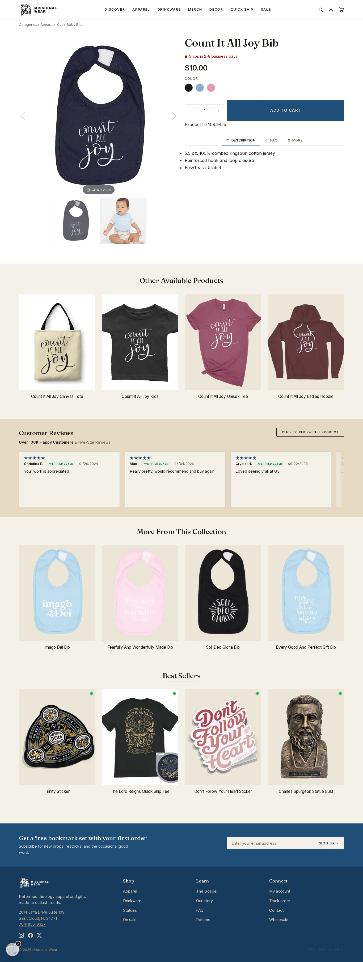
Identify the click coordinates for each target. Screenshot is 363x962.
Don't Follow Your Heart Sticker (223, 791)
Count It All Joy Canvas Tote (57, 396)
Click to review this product (310, 432)
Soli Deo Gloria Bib (223, 647)
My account (279, 891)
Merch (195, 9)
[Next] (174, 116)
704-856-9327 (32, 924)
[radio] (189, 88)
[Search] (320, 10)
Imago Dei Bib (57, 647)
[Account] (331, 10)
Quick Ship (242, 9)
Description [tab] (243, 140)
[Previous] (23, 116)
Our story (204, 900)
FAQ (200, 910)
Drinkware (169, 9)
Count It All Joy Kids (140, 396)
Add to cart (285, 110)
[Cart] (341, 10)
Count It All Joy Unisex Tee (223, 396)
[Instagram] (21, 935)
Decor (216, 9)
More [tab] (297, 140)
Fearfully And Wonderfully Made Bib (140, 647)
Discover (115, 9)
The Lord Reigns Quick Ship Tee (140, 791)
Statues (130, 910)
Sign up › (328, 843)
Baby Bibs (75, 24)
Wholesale (278, 919)
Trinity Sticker (57, 791)
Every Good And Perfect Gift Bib (306, 647)
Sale (266, 9)
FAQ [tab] (273, 140)
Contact (276, 910)
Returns (203, 919)
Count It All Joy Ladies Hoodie (306, 396)
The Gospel (206, 891)
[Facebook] (30, 935)
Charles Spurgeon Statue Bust (306, 791)
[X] (39, 935)
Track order (279, 900)
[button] (18, 944)
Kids (60, 24)
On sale (130, 919)
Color (191, 79)
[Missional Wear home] (38, 9)
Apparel (141, 9)
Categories (28, 24)
